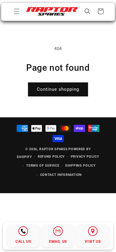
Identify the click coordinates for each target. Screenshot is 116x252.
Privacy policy (85, 157)
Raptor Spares (53, 149)
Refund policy (51, 157)
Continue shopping (58, 89)
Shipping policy (80, 166)
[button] (16, 11)
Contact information (61, 175)
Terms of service (42, 166)
